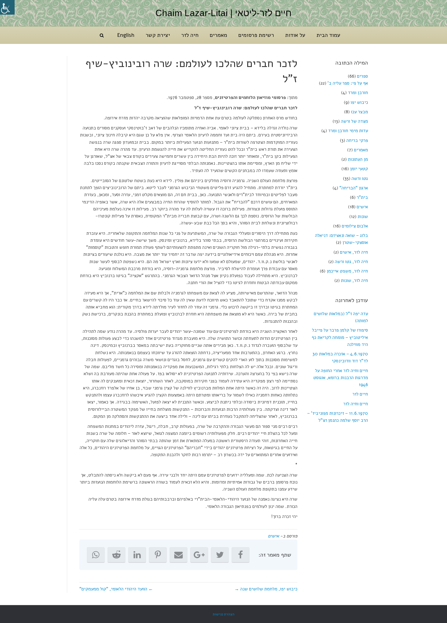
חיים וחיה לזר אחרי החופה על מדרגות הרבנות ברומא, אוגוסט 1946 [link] (340, 378)
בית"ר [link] (362, 197)
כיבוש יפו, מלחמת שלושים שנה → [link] (265, 589)
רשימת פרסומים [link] (256, 35)
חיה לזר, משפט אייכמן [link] (347, 271)
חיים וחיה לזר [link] (355, 404)
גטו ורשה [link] (360, 178)
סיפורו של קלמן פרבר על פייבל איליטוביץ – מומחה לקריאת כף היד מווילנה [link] (340, 337)
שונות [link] (363, 216)
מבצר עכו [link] (359, 112)
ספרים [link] (362, 76)
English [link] (125, 35)
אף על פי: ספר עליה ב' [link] (347, 83)
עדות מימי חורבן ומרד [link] (348, 131)
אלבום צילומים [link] (355, 226)
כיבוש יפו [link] (359, 102)
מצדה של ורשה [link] (354, 121)
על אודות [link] (295, 35)
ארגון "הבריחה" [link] (353, 188)
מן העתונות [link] (358, 159)
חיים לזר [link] (360, 394)
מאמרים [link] (218, 35)
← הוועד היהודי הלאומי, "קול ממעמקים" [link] (116, 589)
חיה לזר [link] (190, 35)
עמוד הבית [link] (328, 35)
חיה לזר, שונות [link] (354, 280)
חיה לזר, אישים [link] (354, 252)
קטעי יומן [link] (359, 169)
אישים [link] (362, 207)
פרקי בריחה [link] (357, 140)
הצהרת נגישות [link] (223, 614)
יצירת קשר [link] (158, 35)
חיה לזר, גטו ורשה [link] (351, 262)
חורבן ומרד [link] (358, 93)
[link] (7, 7)
